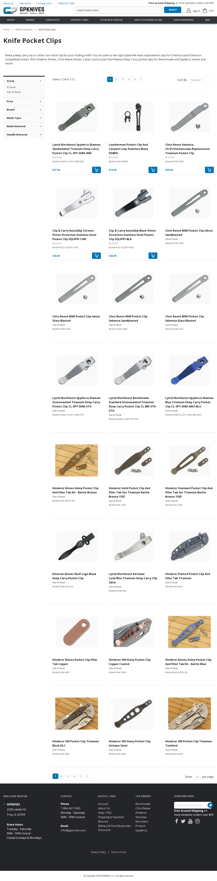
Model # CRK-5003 (174, 161)
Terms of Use (118, 852)
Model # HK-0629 (117, 753)
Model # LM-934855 (118, 161)
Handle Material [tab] (17, 134)
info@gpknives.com (73, 830)
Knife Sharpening (184, 20)
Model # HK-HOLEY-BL (176, 672)
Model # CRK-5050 (174, 243)
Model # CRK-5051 (174, 328)
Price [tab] (10, 101)
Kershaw (140, 817)
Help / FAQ (104, 813)
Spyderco (141, 830)
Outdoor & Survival (111, 20)
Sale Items (25, 3)
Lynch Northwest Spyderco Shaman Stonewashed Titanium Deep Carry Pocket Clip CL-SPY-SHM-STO (76, 402)
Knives (11, 20)
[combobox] (118, 10)
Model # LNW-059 (117, 590)
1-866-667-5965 (66, 3)
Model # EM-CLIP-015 (62, 586)
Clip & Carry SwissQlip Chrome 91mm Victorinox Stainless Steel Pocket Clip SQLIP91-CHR (74, 235)
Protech (140, 826)
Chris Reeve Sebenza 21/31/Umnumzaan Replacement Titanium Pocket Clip (187, 149)
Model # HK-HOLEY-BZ (63, 500)
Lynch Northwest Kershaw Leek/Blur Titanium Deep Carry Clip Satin (133, 578)
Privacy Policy (98, 852)
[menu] (108, 20)
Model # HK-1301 (117, 504)
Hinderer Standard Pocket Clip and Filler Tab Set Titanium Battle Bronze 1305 (189, 492)
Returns (103, 821)
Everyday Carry (80, 20)
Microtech (141, 821)
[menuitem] (11, 20)
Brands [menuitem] (30, 20)
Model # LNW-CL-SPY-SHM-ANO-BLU (183, 414)
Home (6, 29)
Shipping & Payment (111, 817)
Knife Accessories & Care (148, 20)
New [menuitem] (207, 20)
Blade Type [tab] (14, 118)
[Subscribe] (210, 805)
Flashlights (53, 20)
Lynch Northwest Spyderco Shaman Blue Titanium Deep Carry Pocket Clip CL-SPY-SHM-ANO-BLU (189, 402)
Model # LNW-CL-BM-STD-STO (124, 418)
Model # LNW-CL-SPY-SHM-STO (68, 414)
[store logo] (23, 10)
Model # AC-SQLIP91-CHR (65, 247)
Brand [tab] (10, 109)
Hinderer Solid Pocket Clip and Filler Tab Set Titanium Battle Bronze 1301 (129, 492)
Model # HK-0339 (173, 586)
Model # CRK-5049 (118, 328)
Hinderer (141, 813)
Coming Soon (44, 3)
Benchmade (142, 804)
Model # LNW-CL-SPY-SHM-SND (68, 161)
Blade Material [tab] (16, 126)
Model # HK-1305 (173, 504)
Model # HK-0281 (61, 753)
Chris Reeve (142, 808)
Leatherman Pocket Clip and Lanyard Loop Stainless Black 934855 (128, 149)
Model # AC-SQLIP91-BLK (121, 247)
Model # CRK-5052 (61, 328)
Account (103, 804)
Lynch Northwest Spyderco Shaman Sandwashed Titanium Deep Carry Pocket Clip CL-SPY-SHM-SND (76, 149)
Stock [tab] (10, 81)
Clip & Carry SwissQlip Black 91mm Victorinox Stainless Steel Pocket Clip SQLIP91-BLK (132, 235)
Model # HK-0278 (173, 753)
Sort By (182, 80)
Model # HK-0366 (117, 672)
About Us (8, 3)
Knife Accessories (24, 29)
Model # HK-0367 (61, 672)
